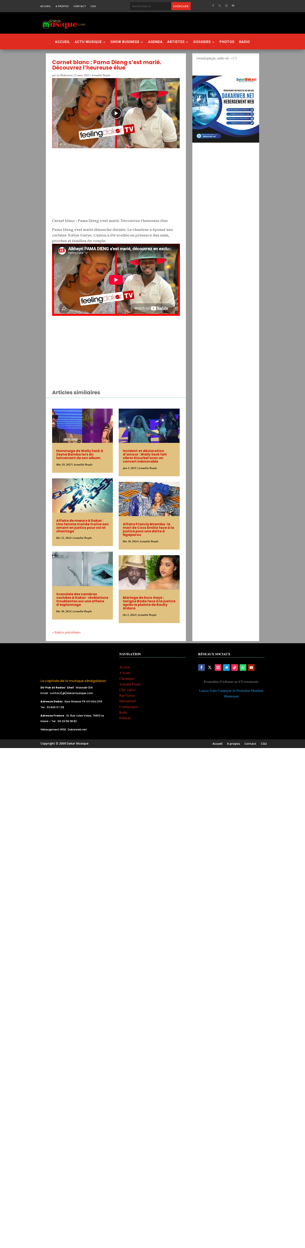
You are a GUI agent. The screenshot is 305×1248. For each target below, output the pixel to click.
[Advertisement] (175, 22)
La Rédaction (64, 75)
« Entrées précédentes (66, 632)
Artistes (176, 42)
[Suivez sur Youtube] (233, 5)
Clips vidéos (127, 689)
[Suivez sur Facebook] (213, 5)
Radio (244, 42)
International (127, 701)
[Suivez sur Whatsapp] (243, 667)
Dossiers (202, 42)
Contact (79, 6)
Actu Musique (88, 42)
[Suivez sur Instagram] (226, 5)
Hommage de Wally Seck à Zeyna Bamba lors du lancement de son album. (79, 454)
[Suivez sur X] (219, 5)
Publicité (125, 718)
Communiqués (128, 706)
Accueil (45, 6)
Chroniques (126, 678)
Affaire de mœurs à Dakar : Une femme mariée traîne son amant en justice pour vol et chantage (82, 526)
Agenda (155, 42)
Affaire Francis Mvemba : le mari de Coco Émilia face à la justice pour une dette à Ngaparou (148, 529)
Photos (227, 42)
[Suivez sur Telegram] (226, 667)
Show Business (125, 42)
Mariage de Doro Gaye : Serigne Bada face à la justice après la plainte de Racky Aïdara (149, 603)
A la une (125, 672)
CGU (93, 6)
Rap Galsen (127, 695)
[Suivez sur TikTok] (234, 667)
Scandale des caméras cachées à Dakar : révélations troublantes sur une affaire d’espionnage (82, 599)
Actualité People (101, 75)
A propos (62, 6)
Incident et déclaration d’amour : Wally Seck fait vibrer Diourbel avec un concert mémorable (145, 456)
